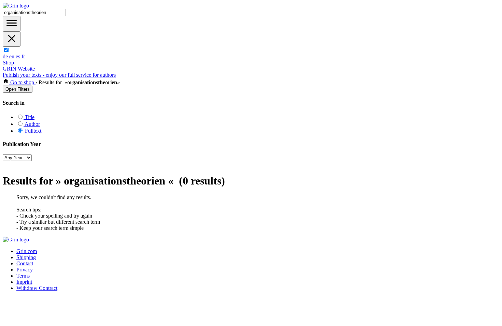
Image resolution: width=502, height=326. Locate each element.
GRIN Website (19, 69)
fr (23, 56)
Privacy (24, 269)
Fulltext (32, 131)
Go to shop (22, 82)
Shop (8, 62)
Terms (23, 276)
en (11, 56)
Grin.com (26, 251)
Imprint (24, 282)
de (5, 56)
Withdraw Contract (36, 288)
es (18, 56)
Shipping (26, 257)
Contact (24, 263)
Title (29, 117)
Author (32, 124)
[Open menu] (11, 23)
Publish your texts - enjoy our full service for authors (59, 75)
